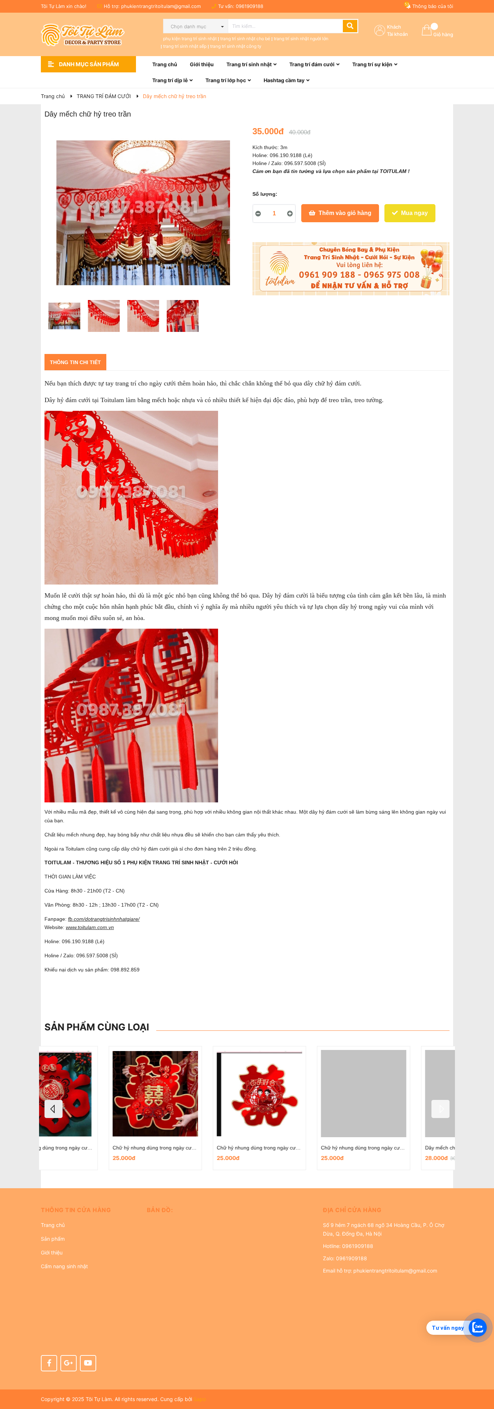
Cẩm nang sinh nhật (64, 1266)
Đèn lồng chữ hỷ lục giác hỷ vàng (399, 1148)
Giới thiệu (52, 1252)
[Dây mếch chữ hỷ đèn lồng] (195, 1093)
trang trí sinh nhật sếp (184, 46)
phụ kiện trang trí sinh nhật (190, 38)
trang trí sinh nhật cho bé (245, 38)
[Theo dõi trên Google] (68, 1363)
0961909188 (249, 6)
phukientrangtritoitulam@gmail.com (161, 6)
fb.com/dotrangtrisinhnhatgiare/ (104, 919)
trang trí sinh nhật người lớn (301, 38)
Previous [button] (53, 1109)
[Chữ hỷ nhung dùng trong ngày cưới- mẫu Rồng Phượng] (91, 1093)
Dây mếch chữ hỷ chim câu (288, 1148)
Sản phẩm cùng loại (96, 1027)
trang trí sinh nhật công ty (235, 46)
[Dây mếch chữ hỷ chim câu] (299, 1093)
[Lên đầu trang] (481, 1374)
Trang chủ (53, 1225)
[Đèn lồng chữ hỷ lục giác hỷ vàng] (403, 1093)
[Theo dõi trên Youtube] (88, 1363)
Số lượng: (264, 194)
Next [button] (440, 1109)
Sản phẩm (53, 1239)
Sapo (199, 1399)
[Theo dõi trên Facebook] (49, 1363)
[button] (88, 1210)
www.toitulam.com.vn (90, 927)
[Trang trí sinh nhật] (351, 269)
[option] (64, 318)
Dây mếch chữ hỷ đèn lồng (183, 1148)
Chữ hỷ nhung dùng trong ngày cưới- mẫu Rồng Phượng (113, 1148)
